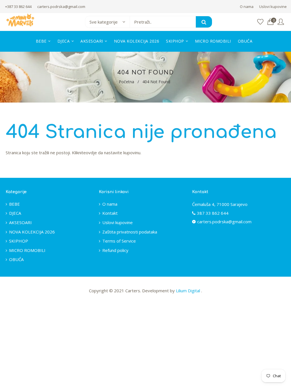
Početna (126, 81)
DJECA (15, 213)
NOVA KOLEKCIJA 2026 (32, 232)
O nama (246, 6)
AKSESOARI (20, 222)
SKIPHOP (18, 241)
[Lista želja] (260, 22)
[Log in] (281, 22)
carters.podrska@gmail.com (61, 6)
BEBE (14, 204)
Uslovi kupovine (273, 6)
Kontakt (110, 213)
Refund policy (115, 250)
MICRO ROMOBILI (27, 250)
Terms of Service (119, 241)
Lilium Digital (188, 290)
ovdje (91, 152)
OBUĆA (16, 259)
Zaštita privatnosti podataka (129, 232)
